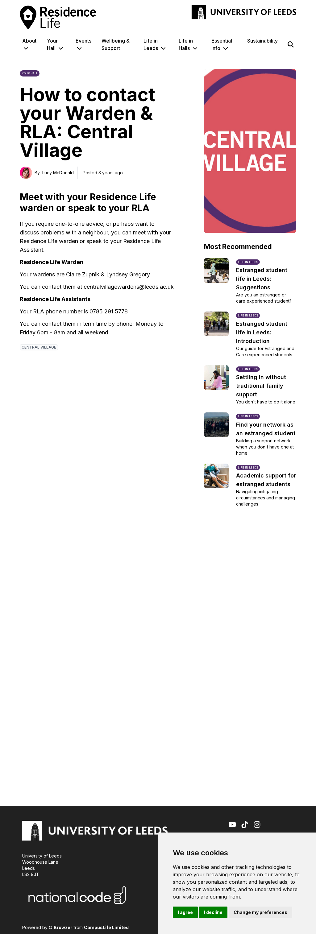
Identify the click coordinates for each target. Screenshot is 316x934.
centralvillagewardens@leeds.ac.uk (129, 286)
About (29, 41)
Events (83, 41)
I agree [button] (185, 912)
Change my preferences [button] (260, 912)
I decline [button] (213, 912)
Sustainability (262, 41)
